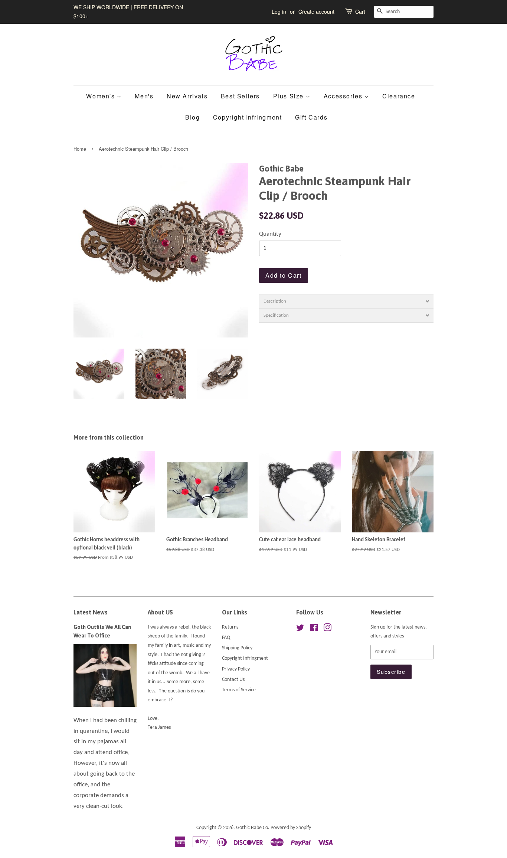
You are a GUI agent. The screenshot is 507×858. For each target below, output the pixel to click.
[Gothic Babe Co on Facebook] (314, 629)
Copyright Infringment (247, 117)
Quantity (270, 234)
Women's (101, 96)
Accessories (344, 96)
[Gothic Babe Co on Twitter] (300, 629)
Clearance (398, 96)
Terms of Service (239, 690)
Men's (144, 96)
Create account (316, 11)
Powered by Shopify (291, 828)
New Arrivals (187, 96)
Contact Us (233, 679)
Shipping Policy (237, 648)
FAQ (226, 637)
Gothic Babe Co (252, 828)
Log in (279, 11)
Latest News (90, 612)
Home (79, 148)
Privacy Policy (236, 669)
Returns (230, 627)
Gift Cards (311, 117)
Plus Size (289, 96)
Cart (360, 11)
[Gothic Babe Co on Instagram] (327, 629)
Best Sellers (240, 96)
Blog (192, 117)
